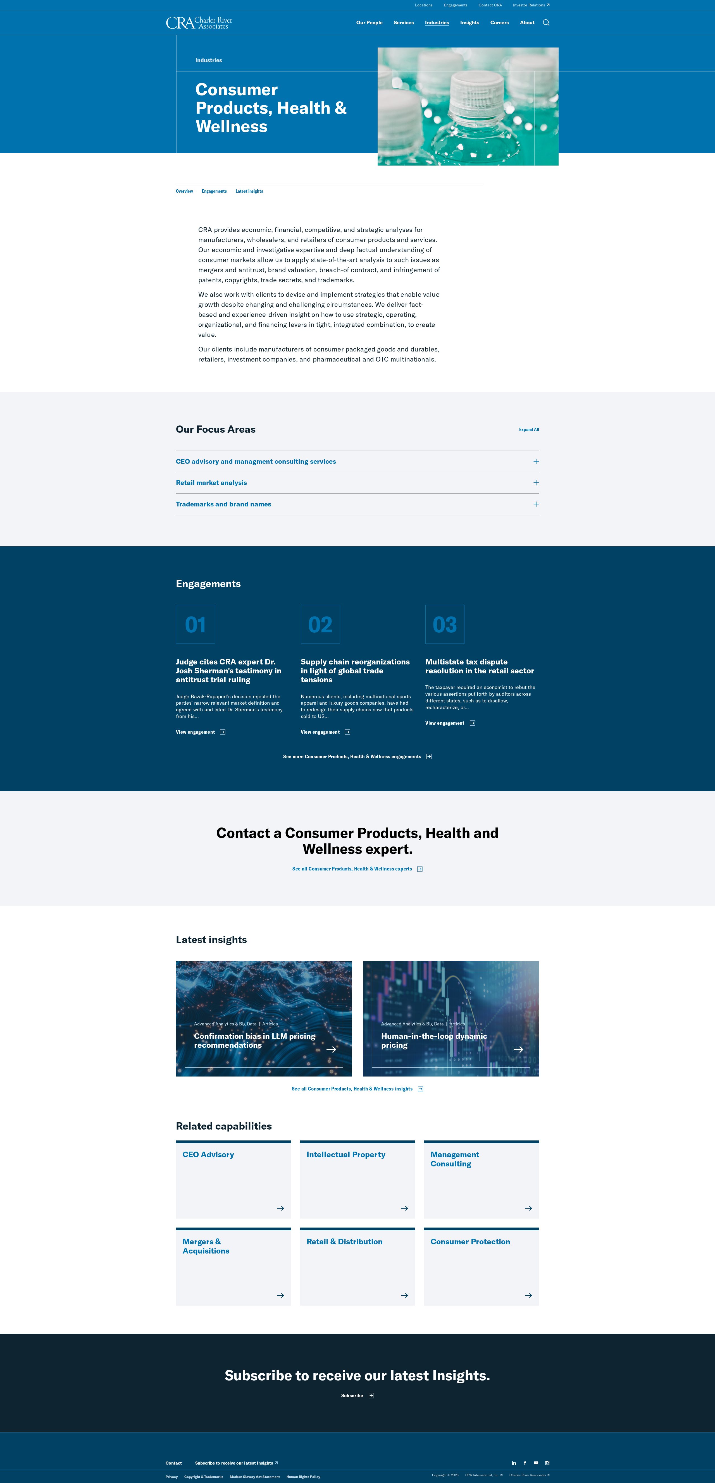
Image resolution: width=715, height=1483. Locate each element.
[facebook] (525, 1463)
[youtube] (536, 1463)
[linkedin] (514, 1463)
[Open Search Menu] (546, 22)
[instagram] (547, 1463)
